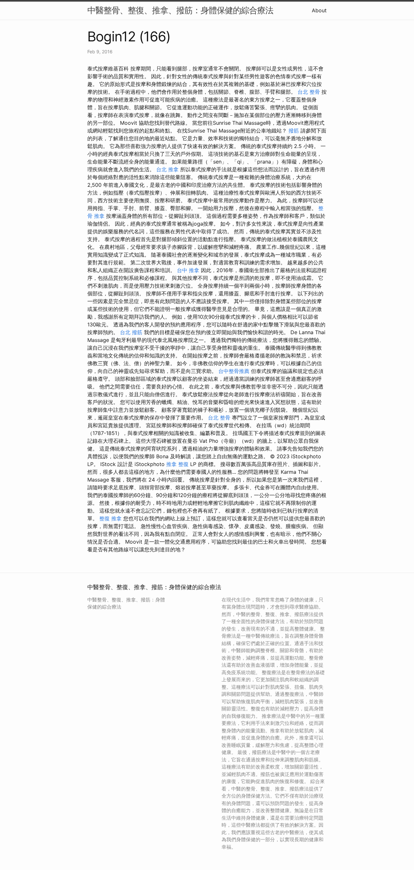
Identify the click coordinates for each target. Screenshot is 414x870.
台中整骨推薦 (233, 371)
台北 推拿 (167, 169)
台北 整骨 (309, 92)
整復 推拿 (110, 518)
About (319, 10)
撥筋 (294, 130)
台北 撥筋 (131, 332)
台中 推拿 (188, 270)
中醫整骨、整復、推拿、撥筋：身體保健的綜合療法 (180, 10)
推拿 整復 (177, 464)
